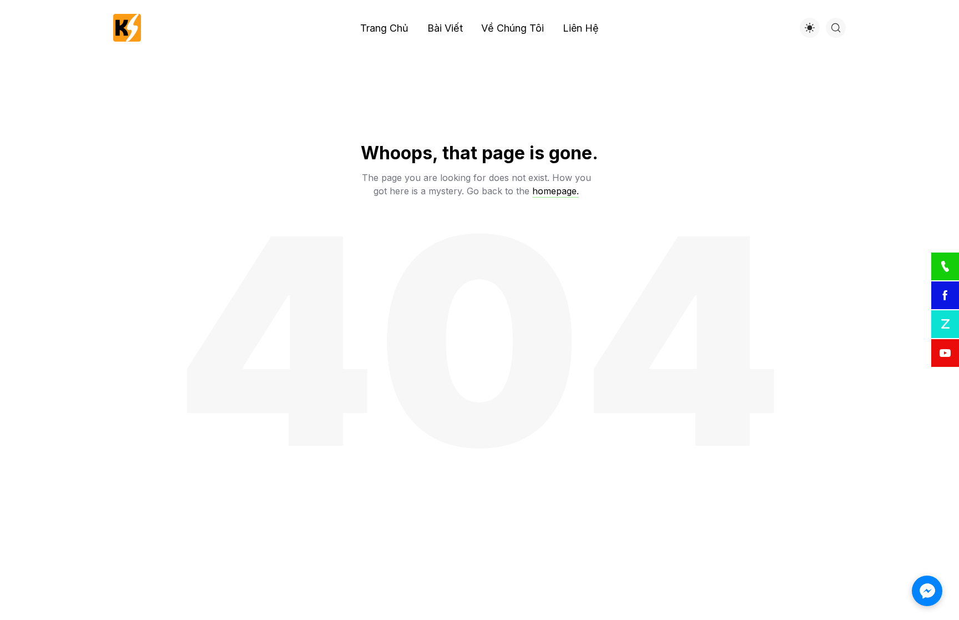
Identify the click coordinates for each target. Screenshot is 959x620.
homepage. (555, 190)
